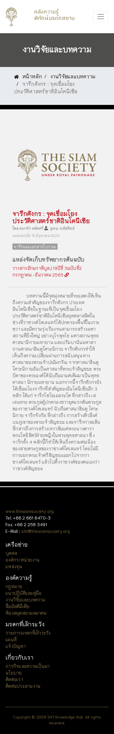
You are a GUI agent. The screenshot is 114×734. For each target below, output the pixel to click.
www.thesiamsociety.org (30, 511)
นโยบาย (14, 672)
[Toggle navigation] (100, 16)
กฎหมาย (14, 586)
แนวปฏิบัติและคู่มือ (23, 593)
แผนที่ (11, 639)
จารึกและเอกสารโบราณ (35, 246)
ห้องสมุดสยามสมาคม (26, 613)
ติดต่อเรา (14, 679)
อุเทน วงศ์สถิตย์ (62, 228)
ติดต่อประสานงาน (23, 686)
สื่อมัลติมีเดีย (17, 606)
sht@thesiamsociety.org (45, 531)
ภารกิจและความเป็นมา (28, 666)
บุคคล (11, 553)
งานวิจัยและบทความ (72, 76)
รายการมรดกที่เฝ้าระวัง (28, 632)
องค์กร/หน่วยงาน (23, 559)
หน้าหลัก (31, 76)
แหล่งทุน (14, 566)
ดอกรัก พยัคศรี (31, 228)
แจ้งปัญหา (16, 646)
